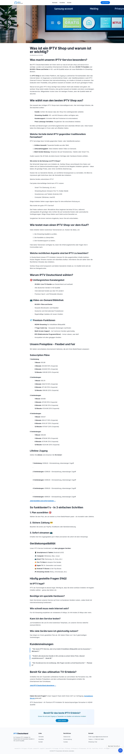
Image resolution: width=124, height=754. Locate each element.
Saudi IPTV (42, 748)
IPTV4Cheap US (74, 748)
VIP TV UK (89, 748)
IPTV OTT (101, 748)
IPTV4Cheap (67, 748)
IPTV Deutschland (82, 748)
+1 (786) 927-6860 (98, 739)
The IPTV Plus (95, 748)
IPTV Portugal (55, 748)
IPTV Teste (61, 748)
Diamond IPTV (49, 748)
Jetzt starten (105, 2)
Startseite (54, 2)
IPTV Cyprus (24, 748)
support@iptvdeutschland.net (100, 736)
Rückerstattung (67, 739)
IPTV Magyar (106, 748)
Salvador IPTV (36, 748)
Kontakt (69, 2)
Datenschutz (66, 736)
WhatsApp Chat (92, 742)
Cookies (65, 742)
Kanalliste (62, 2)
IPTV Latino (30, 748)
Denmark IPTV (18, 748)
